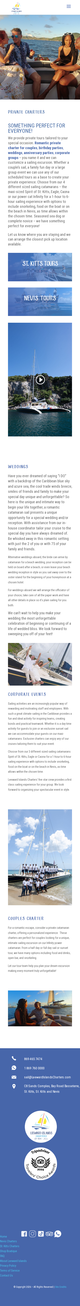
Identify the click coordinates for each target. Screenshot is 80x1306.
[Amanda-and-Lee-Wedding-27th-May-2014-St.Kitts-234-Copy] (40, 684)
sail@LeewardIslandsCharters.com (47, 1077)
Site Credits (60, 1287)
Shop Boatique (8, 1251)
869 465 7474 (33, 1059)
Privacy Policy (8, 1265)
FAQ (2, 1256)
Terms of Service (10, 1270)
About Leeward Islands (13, 1261)
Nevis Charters (8, 1241)
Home (3, 1236)
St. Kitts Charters (9, 1246)
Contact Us (6, 1275)
